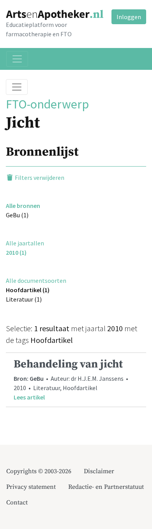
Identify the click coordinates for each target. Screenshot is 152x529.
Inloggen (129, 17)
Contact (17, 502)
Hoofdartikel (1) (27, 290)
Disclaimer (99, 471)
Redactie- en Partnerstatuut (106, 487)
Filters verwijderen (39, 177)
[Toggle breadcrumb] (17, 87)
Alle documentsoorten (36, 280)
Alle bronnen (23, 205)
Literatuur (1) (24, 299)
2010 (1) (16, 252)
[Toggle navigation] (17, 59)
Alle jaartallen (25, 243)
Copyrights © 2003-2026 (38, 471)
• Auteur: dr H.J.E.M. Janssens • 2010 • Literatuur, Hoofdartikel (71, 379)
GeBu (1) (17, 215)
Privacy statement (31, 487)
